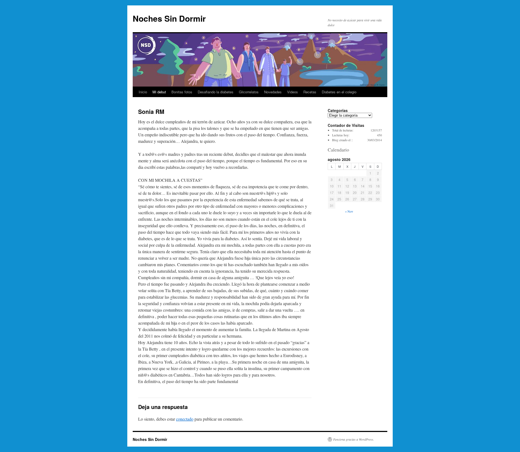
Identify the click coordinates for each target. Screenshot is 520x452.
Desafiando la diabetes (215, 91)
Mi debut (159, 91)
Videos (292, 91)
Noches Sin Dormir (169, 18)
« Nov (349, 211)
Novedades (273, 91)
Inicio (143, 91)
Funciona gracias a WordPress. (353, 439)
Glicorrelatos (249, 91)
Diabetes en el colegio (339, 91)
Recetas (309, 91)
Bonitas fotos (181, 91)
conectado (184, 419)
